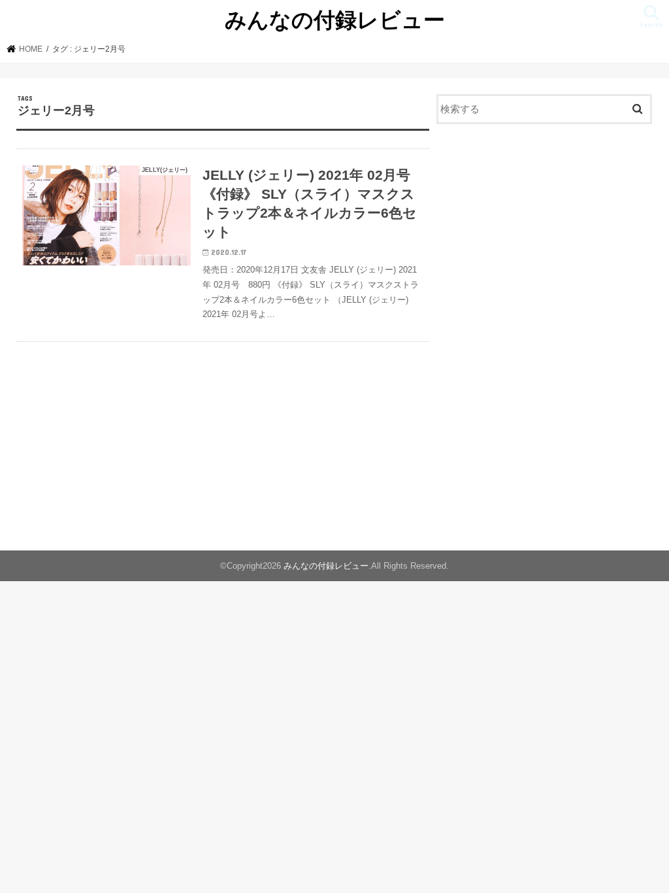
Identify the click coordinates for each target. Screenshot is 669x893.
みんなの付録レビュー (335, 19)
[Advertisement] (544, 230)
